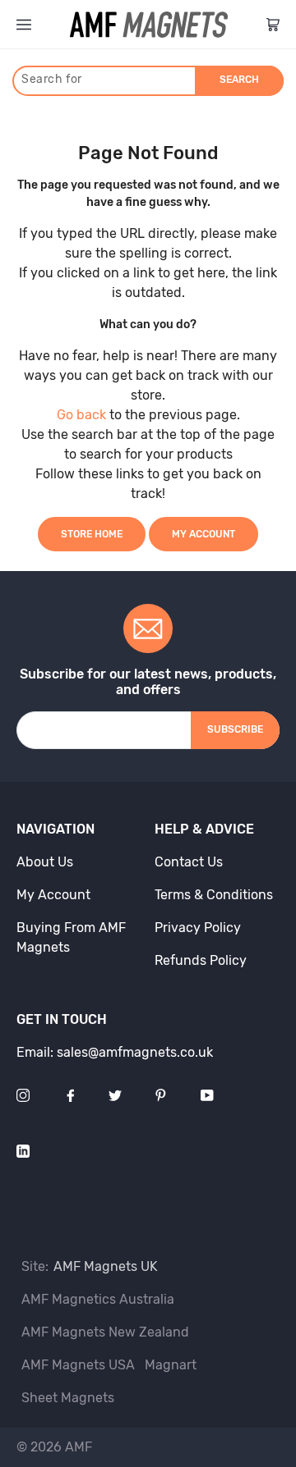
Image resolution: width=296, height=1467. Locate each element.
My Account (203, 534)
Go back (81, 415)
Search (239, 79)
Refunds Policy (201, 960)
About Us (44, 862)
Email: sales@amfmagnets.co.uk (114, 1052)
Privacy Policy (198, 927)
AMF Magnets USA (78, 1365)
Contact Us (189, 862)
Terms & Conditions (214, 895)
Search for (51, 79)
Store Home (92, 534)
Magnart (171, 1365)
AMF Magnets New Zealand (105, 1332)
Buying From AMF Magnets (71, 937)
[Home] (149, 24)
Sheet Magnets (67, 1397)
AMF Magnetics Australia (97, 1299)
